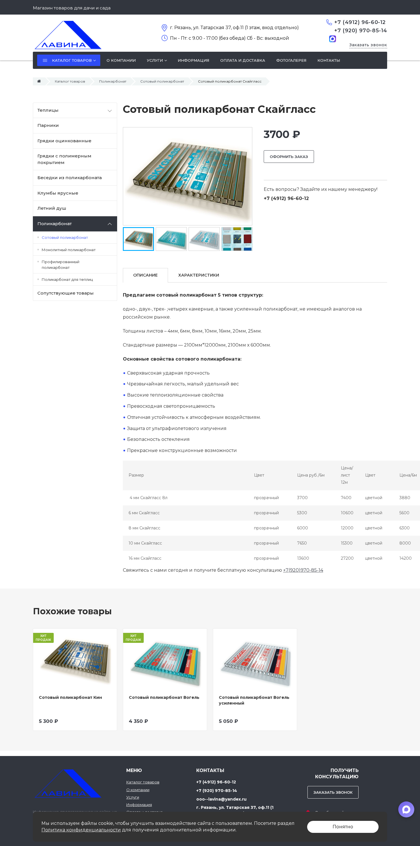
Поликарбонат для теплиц (67, 279)
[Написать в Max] (332, 38)
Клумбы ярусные (57, 193)
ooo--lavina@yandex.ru (221, 799)
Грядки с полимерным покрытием (64, 159)
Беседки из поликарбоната (69, 177)
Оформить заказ (289, 156)
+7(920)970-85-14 (303, 570)
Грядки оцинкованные (64, 140)
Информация (139, 804)
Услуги (132, 797)
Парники (48, 125)
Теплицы (48, 110)
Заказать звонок (368, 44)
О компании (137, 789)
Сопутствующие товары (65, 293)
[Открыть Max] (406, 809)
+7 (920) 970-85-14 (360, 30)
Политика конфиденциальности (81, 830)
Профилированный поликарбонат (60, 264)
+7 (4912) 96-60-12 (360, 22)
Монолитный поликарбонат (69, 249)
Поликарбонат (112, 81)
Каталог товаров (70, 81)
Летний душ (51, 208)
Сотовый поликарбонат (162, 81)
